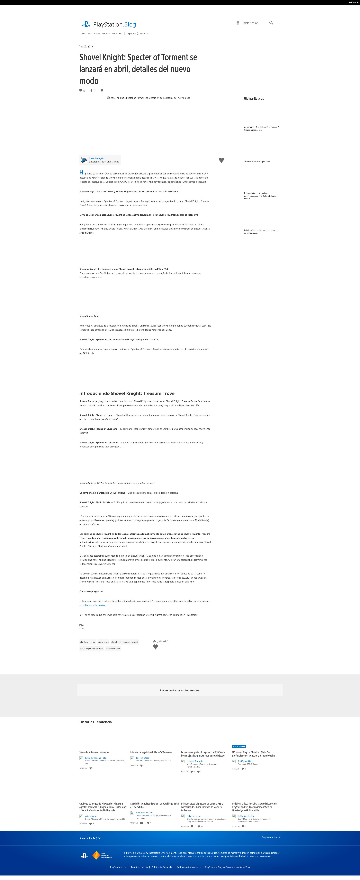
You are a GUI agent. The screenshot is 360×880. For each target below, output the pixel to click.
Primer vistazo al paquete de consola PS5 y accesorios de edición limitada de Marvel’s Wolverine (202, 807)
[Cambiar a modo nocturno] (238, 23)
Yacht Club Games (113, 648)
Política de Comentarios (189, 867)
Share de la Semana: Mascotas (94, 752)
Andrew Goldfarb (144, 812)
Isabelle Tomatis (195, 761)
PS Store (117, 33)
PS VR (97, 33)
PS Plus (106, 33)
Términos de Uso (139, 867)
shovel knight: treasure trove (91, 648)
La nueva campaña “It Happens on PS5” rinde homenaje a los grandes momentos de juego (203, 753)
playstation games (87, 642)
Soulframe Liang (245, 761)
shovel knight (103, 642)
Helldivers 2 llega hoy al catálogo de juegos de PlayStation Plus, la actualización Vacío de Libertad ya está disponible (254, 807)
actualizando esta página (92, 605)
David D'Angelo (96, 158)
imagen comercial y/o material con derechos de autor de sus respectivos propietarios (194, 856)
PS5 (84, 33)
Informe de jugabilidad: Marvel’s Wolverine (151, 752)
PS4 (90, 33)
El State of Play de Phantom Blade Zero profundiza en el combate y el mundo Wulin (253, 753)
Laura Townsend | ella (95, 757)
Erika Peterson (194, 816)
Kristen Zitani (142, 757)
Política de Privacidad (162, 867)
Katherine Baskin (246, 816)
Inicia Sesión (250, 23)
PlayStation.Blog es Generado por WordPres (227, 867)
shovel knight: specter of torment (124, 642)
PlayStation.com (118, 867)
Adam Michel (91, 816)
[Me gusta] (90, 768)
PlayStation (114, 24)
